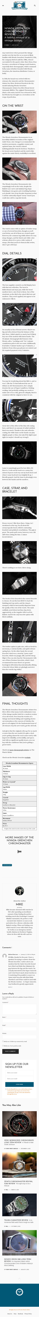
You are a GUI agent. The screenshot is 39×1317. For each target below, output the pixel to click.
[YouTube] (17, 1301)
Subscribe (19, 1084)
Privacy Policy (28, 1313)
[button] (3, 5)
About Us (9, 1313)
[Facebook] (21, 1301)
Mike (19, 904)
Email (4, 1025)
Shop (15, 1313)
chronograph (7, 865)
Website (4, 1033)
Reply (10, 987)
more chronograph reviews (19, 750)
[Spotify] (25, 1301)
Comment (5, 1002)
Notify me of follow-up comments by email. (15, 1041)
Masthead (20, 1313)
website (27, 757)
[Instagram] (14, 1301)
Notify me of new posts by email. (12, 1046)
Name (4, 1017)
